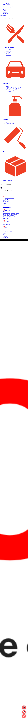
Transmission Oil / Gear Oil (9, 217)
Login (1, 185)
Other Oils (5, 218)
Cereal (4, 204)
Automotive (7, 210)
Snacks (7, 53)
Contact (4, 10)
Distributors (5, 13)
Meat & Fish (8, 51)
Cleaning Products (10, 123)
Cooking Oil (8, 52)
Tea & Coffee (9, 49)
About (4, 9)
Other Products (8, 231)
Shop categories (12, 18)
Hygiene (7, 221)
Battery (7, 86)
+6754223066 (6, 3)
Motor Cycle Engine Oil (11, 90)
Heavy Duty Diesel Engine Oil (13, 88)
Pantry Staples (6, 205)
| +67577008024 (6, 4)
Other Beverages (6, 207)
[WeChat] (24, 712)
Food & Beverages (9, 198)
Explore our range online (8, 7)
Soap (7, 122)
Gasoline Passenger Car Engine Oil (14, 87)
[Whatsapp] (24, 707)
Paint (6, 227)
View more (8, 55)
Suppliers (5, 12)
